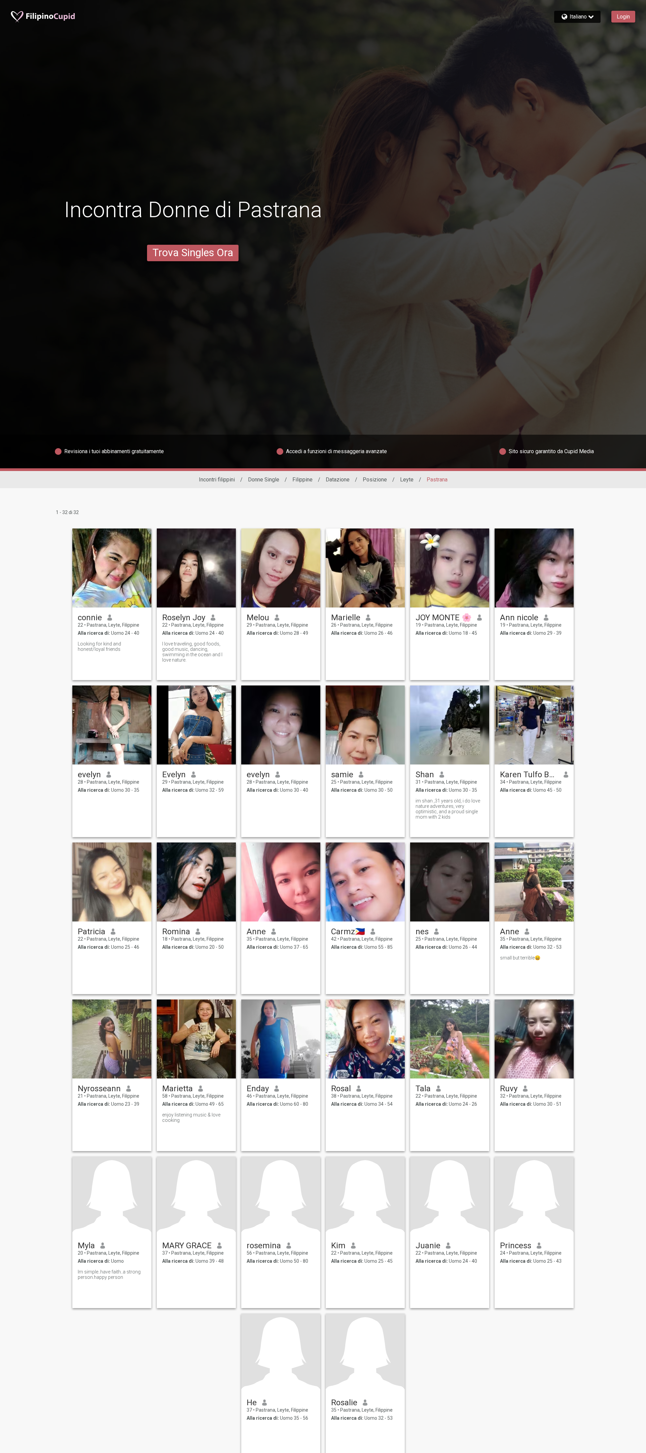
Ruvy (508, 1088)
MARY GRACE (187, 1245)
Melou (258, 617)
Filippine (302, 479)
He (252, 1402)
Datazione (338, 479)
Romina (176, 931)
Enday (258, 1088)
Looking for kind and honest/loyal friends (99, 646)
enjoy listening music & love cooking (191, 1117)
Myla (86, 1245)
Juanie (428, 1245)
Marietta (177, 1088)
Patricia (91, 931)
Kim (338, 1245)
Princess (515, 1245)
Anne (256, 931)
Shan (425, 774)
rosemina (264, 1245)
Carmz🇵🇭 (348, 931)
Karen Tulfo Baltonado (529, 774)
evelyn (89, 774)
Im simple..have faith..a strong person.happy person (109, 1274)
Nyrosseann (99, 1088)
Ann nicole (519, 617)
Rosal (341, 1088)
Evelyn (174, 774)
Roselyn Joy (183, 617)
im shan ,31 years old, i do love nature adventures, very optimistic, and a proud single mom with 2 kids (448, 809)
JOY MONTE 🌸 (444, 617)
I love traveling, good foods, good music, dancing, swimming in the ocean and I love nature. (192, 652)
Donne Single (263, 479)
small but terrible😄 (520, 957)
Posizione (375, 479)
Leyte (407, 479)
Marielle (345, 617)
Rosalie (344, 1402)
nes (422, 931)
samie (342, 774)
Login (623, 16)
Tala (423, 1088)
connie (90, 617)
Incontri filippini (217, 479)
